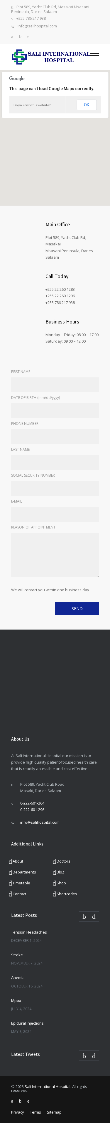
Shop (61, 883)
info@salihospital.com (37, 26)
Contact (19, 893)
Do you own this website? (31, 105)
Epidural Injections (27, 1023)
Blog (60, 872)
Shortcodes (67, 893)
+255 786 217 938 (31, 18)
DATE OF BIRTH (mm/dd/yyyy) (35, 397)
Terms (35, 1112)
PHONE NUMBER (24, 423)
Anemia (18, 977)
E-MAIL (16, 501)
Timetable (21, 883)
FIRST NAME (20, 371)
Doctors (63, 861)
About (18, 861)
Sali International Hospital (47, 1086)
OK (86, 105)
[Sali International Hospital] (50, 57)
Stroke (17, 954)
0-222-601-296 (32, 809)
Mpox (16, 1000)
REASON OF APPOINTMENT (33, 527)
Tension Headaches (29, 932)
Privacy (17, 1112)
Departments (24, 872)
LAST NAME (20, 449)
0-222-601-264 (32, 803)
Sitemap (54, 1112)
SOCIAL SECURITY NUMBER (33, 475)
